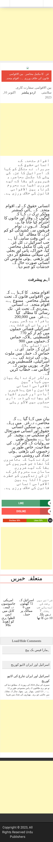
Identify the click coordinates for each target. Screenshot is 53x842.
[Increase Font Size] (6, 87)
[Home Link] (26, 3)
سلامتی (46, 92)
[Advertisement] (26, 34)
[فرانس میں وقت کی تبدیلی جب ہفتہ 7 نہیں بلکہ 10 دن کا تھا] (45, 590)
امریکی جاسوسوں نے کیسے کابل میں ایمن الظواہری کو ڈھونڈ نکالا (8, 612)
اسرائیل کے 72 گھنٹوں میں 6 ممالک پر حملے (26, 607)
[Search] (48, 4)
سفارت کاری (25, 87)
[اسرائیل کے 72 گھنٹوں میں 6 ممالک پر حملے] (26, 590)
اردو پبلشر (28, 92)
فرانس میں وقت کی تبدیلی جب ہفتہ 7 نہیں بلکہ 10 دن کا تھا (45, 609)
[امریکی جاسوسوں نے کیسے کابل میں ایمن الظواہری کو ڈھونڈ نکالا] (8, 590)
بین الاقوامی (43, 87)
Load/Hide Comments (26, 641)
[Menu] (5, 3)
